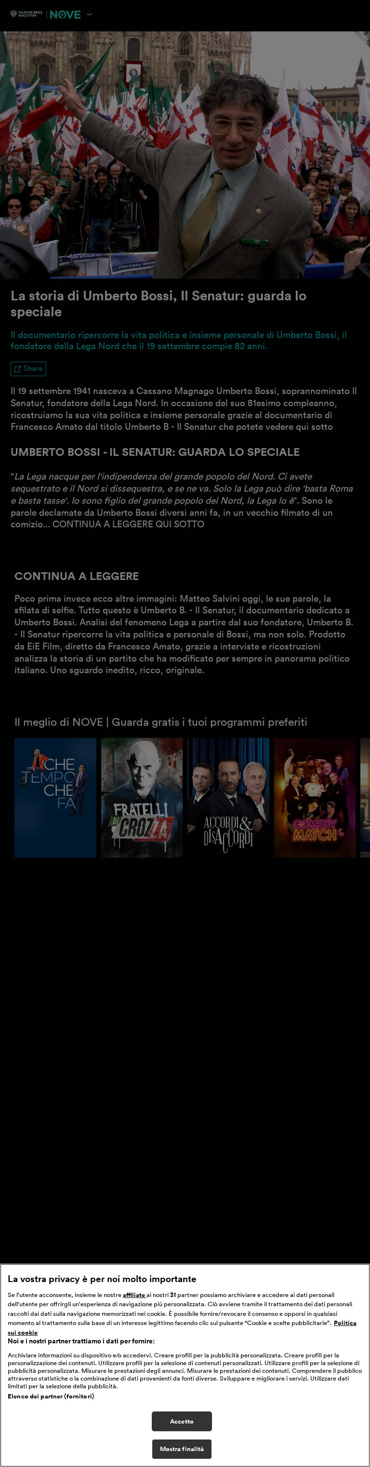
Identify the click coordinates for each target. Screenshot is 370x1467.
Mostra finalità (182, 1449)
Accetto (182, 1421)
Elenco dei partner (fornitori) (51, 1396)
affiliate (134, 1295)
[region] (185, 1365)
